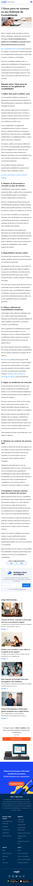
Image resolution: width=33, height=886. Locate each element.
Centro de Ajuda (6, 853)
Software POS (21, 824)
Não (22, 563)
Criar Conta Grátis (23, 853)
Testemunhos (5, 829)
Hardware (5, 826)
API (3, 859)
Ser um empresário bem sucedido (11, 49)
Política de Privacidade (20, 589)
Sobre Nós (5, 856)
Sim (11, 563)
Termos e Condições (23, 856)
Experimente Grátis (16, 784)
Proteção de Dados (23, 862)
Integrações (5, 832)
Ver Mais (3, 629)
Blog (3, 850)
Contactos (5, 862)
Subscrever (26, 585)
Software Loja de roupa (24, 833)
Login (19, 850)
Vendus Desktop (6, 835)
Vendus (5, 359)
